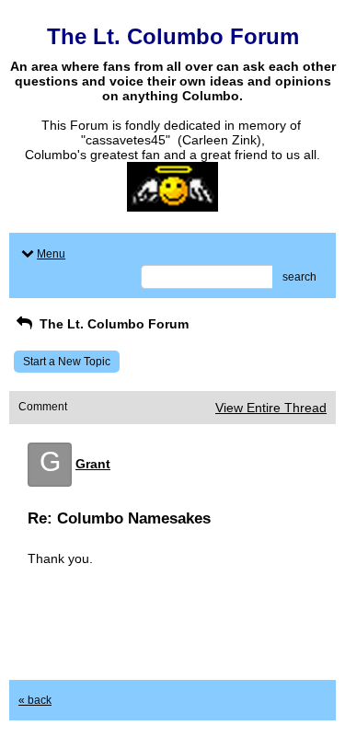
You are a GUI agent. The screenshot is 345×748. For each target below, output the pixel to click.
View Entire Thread (271, 407)
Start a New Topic (66, 361)
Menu (51, 253)
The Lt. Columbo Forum (112, 323)
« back (35, 700)
